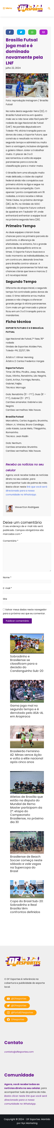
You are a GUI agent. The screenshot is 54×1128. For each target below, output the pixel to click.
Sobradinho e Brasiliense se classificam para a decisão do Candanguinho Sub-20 (26, 663)
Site (5, 599)
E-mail (7, 588)
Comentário (10, 541)
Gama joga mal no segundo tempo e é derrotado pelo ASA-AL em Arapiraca (26, 711)
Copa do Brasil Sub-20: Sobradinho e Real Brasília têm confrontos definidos (26, 906)
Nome (7, 577)
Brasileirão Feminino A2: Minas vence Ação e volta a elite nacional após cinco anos (26, 756)
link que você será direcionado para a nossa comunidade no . (26, 490)
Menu (9, 8)
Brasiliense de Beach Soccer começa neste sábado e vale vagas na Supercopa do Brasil (26, 864)
